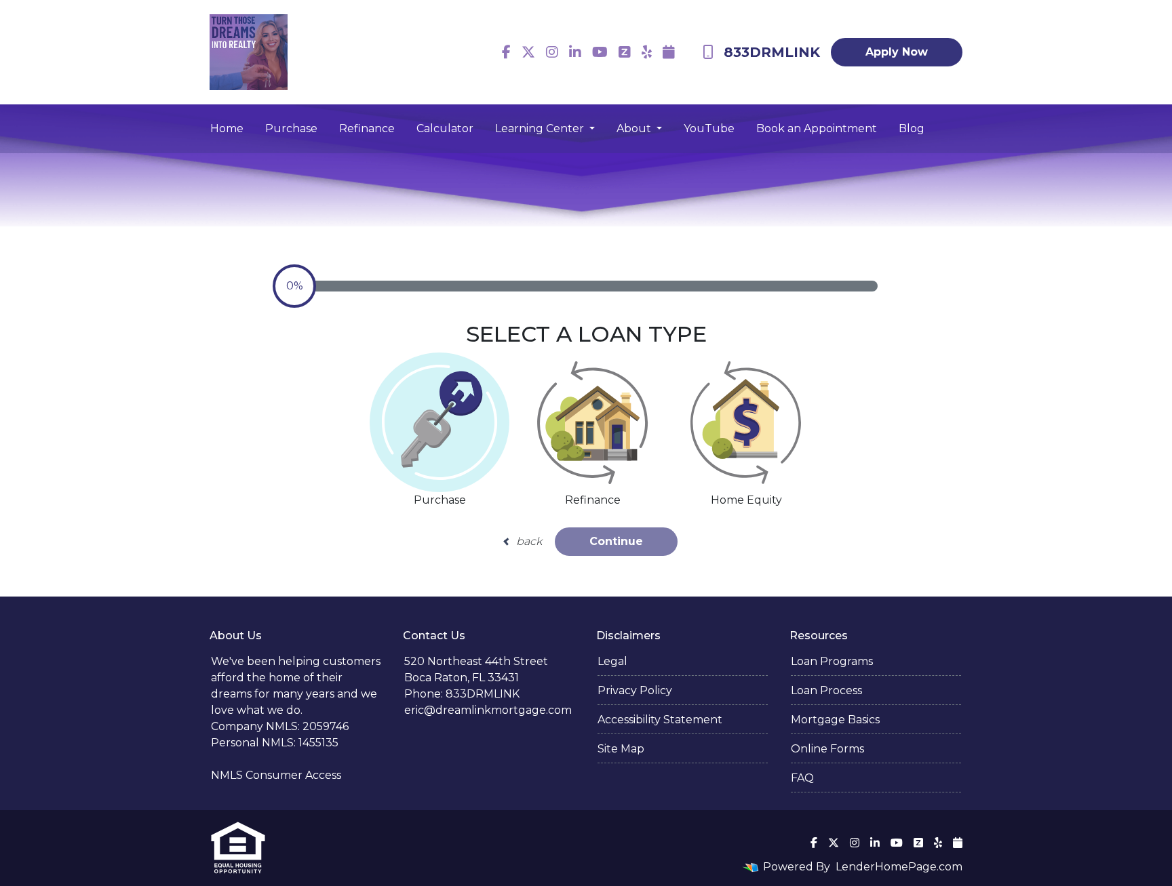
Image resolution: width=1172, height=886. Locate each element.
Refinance (367, 128)
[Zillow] (625, 52)
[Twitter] (528, 52)
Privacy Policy (635, 690)
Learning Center (541, 128)
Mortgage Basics (835, 719)
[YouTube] (600, 52)
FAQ (802, 777)
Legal (612, 661)
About (635, 128)
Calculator (444, 128)
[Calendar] (669, 52)
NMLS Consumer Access (276, 775)
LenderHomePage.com (899, 866)
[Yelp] (647, 52)
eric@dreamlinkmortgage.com (488, 710)
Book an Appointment (816, 128)
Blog (911, 128)
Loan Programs (832, 661)
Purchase (291, 128)
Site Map (621, 748)
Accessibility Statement (660, 719)
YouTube (709, 128)
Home (226, 128)
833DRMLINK (772, 52)
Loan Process (826, 690)
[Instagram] (552, 52)
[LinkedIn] (575, 52)
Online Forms (827, 748)
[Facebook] (506, 52)
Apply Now (896, 51)
